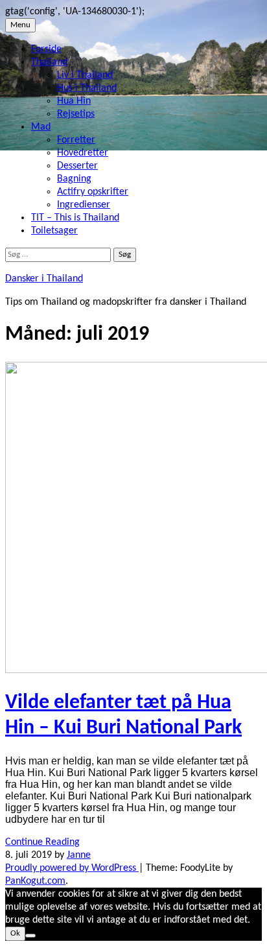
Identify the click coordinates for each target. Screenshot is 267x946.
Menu (20, 25)
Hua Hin (74, 101)
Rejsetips (76, 114)
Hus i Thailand (87, 88)
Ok (15, 933)
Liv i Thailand (85, 75)
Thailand (49, 62)
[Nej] (30, 936)
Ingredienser (83, 205)
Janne (79, 855)
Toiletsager (54, 231)
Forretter (76, 140)
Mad (41, 127)
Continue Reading (42, 842)
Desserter (77, 166)
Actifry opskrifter (92, 192)
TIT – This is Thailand (75, 218)
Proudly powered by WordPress (72, 868)
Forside (46, 49)
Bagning (74, 179)
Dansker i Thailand (44, 279)
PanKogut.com (35, 881)
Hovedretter (82, 153)
